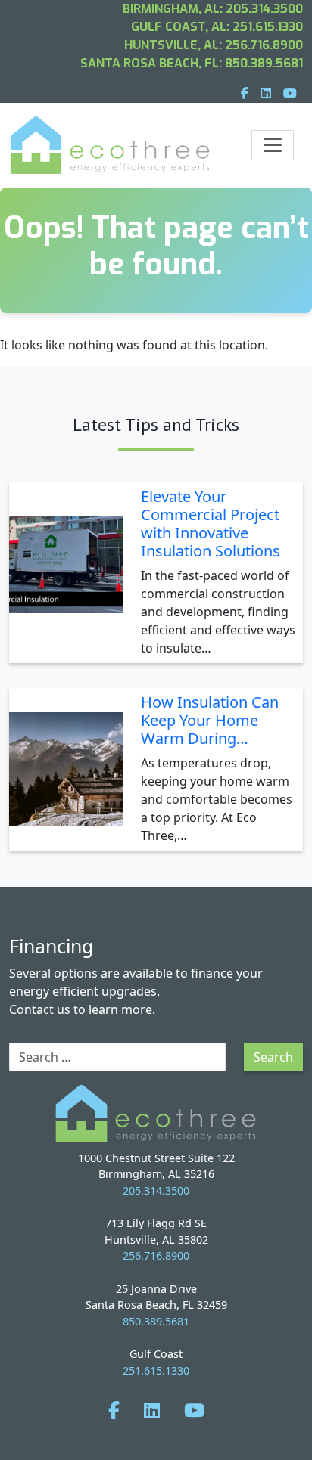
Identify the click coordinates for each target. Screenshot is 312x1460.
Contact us (39, 1009)
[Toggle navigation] (272, 145)
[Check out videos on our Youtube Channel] (194, 1409)
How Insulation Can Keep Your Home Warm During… (210, 720)
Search (273, 1057)
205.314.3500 (264, 9)
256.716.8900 (264, 45)
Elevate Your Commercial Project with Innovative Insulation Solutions (210, 523)
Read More (259, 651)
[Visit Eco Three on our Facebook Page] (114, 1409)
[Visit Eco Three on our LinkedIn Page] (152, 1409)
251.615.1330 (267, 27)
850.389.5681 (264, 63)
